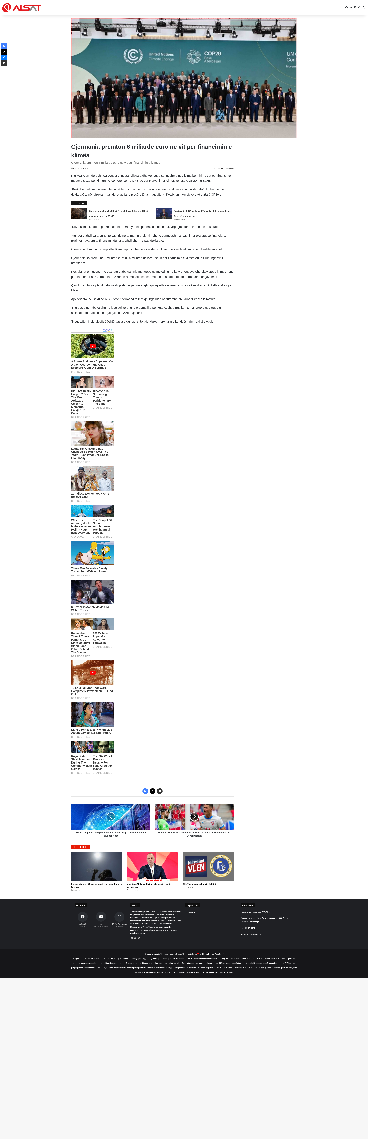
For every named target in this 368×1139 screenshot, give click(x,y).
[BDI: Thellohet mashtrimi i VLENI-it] (208, 866)
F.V (74, 168)
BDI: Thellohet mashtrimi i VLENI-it (199, 884)
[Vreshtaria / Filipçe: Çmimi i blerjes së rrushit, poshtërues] (152, 866)
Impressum (190, 912)
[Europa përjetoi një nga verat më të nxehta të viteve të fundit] (96, 866)
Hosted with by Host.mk (198, 954)
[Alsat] (21, 7)
